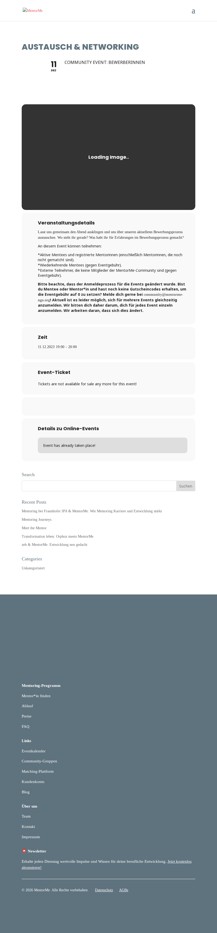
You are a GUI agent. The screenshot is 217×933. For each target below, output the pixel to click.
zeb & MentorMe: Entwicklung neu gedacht (54, 545)
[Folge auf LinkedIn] (180, 905)
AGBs (123, 890)
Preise (26, 716)
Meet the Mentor (34, 528)
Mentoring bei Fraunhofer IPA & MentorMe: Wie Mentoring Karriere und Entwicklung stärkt (92, 511)
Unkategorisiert (33, 568)
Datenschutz (104, 890)
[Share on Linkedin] (108, 406)
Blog (26, 792)
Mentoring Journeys (36, 520)
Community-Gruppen (39, 761)
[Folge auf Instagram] (191, 905)
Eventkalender (34, 751)
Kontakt (28, 826)
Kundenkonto (33, 782)
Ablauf (27, 706)
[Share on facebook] (95, 406)
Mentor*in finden (36, 696)
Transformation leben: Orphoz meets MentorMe (57, 536)
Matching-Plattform (38, 771)
